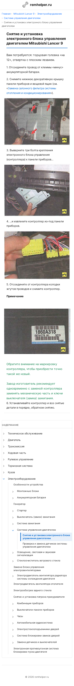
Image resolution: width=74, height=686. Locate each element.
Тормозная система (20, 465)
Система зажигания (28, 523)
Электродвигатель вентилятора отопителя (38, 583)
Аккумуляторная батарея (31, 497)
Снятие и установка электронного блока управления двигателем (46, 537)
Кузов (11, 472)
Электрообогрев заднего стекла (32, 590)
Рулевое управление (20, 459)
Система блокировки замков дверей (38, 635)
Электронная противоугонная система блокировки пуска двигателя (36, 650)
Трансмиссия (16, 446)
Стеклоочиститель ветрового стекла (38, 560)
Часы (20, 616)
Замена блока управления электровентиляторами (28, 569)
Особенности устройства (28, 484)
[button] (4, 433)
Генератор (19, 503)
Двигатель (14, 439)
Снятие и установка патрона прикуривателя (38, 596)
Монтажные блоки (28, 491)
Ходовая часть (17, 452)
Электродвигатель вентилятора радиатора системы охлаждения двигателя (42, 577)
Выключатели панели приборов (35, 609)
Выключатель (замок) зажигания (36, 516)
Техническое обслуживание (25, 433)
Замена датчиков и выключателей (37, 642)
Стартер (22, 510)
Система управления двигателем (36, 529)
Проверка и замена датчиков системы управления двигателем (45, 545)
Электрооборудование (22, 478)
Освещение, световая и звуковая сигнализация (36, 554)
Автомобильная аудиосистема (34, 622)
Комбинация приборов (30, 603)
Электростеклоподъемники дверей (38, 629)
